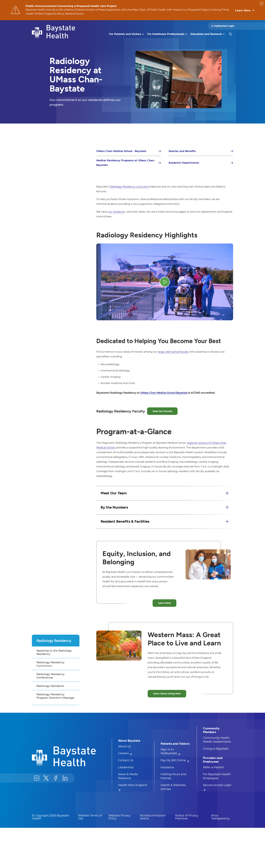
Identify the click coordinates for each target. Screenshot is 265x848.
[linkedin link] (65, 778)
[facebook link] (55, 778)
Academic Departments (184, 162)
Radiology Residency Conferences (50, 676)
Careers (123, 753)
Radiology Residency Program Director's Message (55, 696)
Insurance (167, 767)
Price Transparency (220, 817)
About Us (124, 746)
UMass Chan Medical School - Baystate (121, 151)
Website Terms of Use (90, 817)
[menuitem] (125, 34)
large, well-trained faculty (173, 351)
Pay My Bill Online (174, 760)
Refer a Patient (213, 767)
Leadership (126, 767)
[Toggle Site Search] (230, 34)
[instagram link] (36, 778)
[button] (164, 493)
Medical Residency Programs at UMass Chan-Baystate (125, 163)
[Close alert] (261, 3)
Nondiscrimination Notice (153, 817)
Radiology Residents (50, 685)
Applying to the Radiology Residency (54, 652)
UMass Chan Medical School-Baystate (164, 392)
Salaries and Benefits (182, 151)
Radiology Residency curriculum (129, 186)
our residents (116, 211)
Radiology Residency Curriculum (50, 664)
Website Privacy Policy (119, 817)
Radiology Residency (53, 640)
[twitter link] (46, 778)
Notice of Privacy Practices (186, 817)
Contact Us (125, 760)
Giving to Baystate (216, 748)
